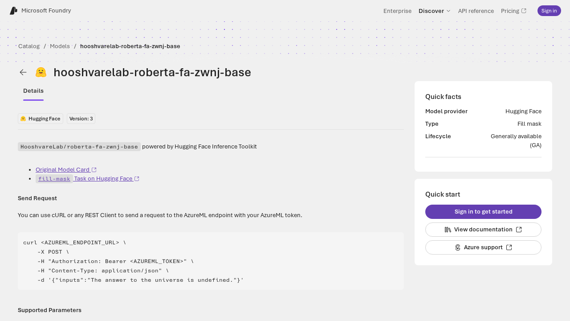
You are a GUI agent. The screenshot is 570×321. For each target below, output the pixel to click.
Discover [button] (431, 11)
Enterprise (397, 11)
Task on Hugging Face (85, 178)
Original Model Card (63, 169)
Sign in (549, 11)
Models (60, 46)
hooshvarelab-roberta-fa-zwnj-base (130, 46)
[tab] (33, 91)
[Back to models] (23, 72)
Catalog (29, 46)
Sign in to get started (484, 211)
